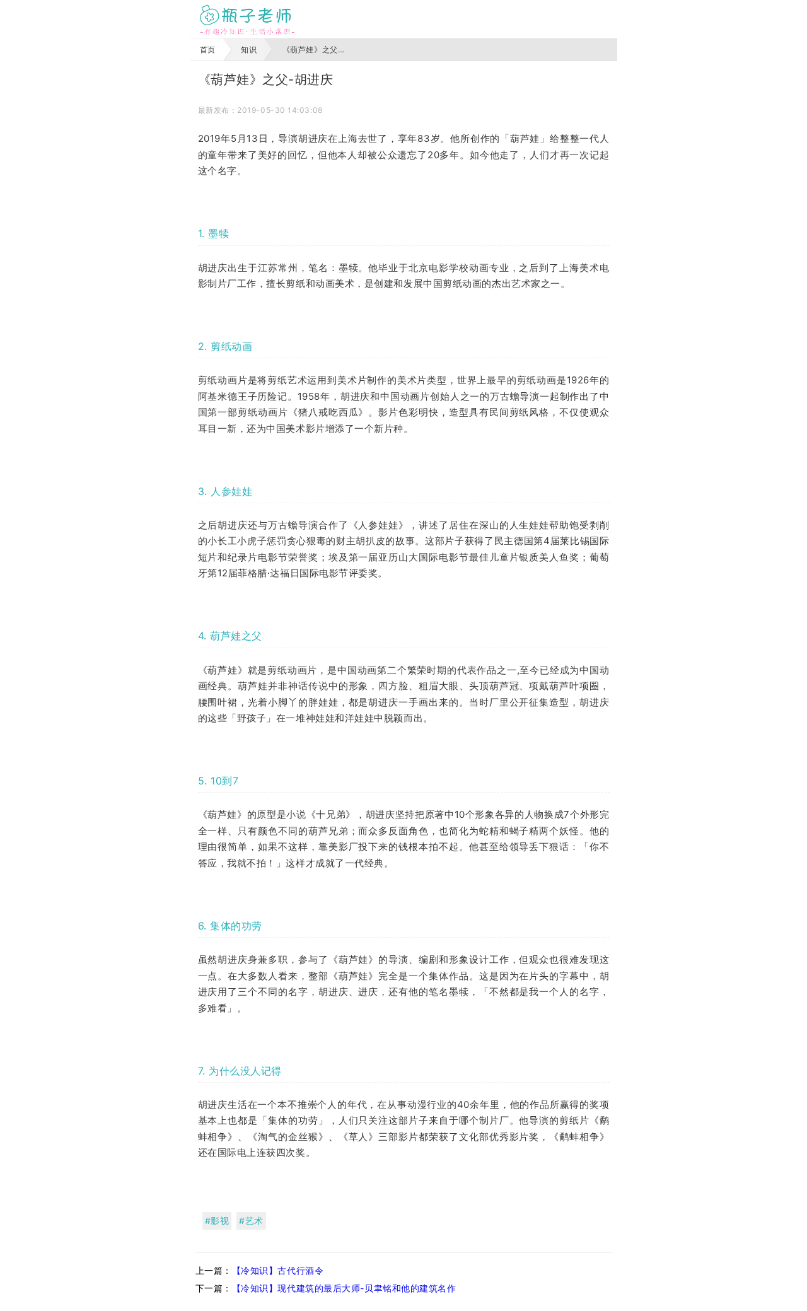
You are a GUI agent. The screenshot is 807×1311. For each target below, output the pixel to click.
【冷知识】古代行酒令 (278, 1270)
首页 (208, 49)
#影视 (217, 1220)
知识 (249, 49)
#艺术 (251, 1220)
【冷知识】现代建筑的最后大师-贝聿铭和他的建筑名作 (344, 1288)
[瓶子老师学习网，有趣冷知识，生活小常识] (247, 19)
